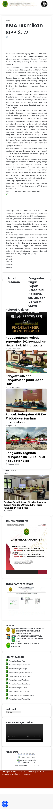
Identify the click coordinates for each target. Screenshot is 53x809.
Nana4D (9, 256)
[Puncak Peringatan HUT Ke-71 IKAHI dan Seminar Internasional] (26, 411)
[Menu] (3, 10)
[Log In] (45, 10)
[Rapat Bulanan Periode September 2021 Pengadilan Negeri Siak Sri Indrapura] (26, 334)
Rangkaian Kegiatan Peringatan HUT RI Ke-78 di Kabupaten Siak (25, 457)
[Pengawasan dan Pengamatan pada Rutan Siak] (26, 373)
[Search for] (50, 10)
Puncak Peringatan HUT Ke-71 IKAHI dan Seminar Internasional (26, 418)
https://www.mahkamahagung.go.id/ (27, 191)
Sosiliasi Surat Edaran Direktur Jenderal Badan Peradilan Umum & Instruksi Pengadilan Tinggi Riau (25, 505)
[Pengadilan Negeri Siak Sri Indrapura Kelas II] (26, 4)
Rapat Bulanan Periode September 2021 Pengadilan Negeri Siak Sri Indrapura (26, 341)
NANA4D (9, 259)
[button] (5, 804)
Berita (8, 21)
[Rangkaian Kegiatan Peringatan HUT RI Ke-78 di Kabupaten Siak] (26, 450)
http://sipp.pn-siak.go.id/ (26, 254)
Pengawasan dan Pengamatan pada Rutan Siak (24, 380)
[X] (0, 790)
